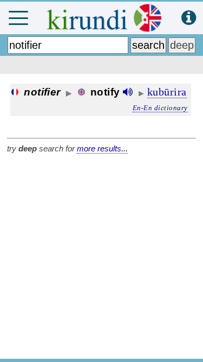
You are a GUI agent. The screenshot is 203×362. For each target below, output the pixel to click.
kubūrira (167, 92)
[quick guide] (188, 18)
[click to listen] (128, 92)
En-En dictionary (160, 108)
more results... (102, 148)
